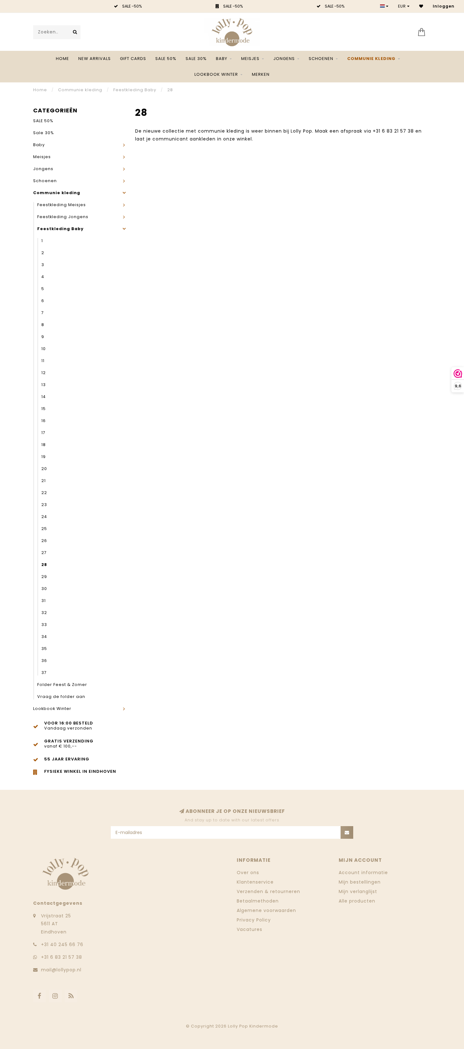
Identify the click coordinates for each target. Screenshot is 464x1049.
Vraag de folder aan (61, 696)
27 (44, 552)
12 (43, 372)
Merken (261, 74)
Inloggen (444, 6)
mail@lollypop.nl (61, 970)
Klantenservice (255, 882)
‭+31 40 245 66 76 (62, 944)
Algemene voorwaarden (266, 910)
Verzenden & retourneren (268, 891)
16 (43, 420)
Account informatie (363, 872)
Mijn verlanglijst (358, 891)
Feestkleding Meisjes (61, 204)
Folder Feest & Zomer (62, 684)
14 (43, 396)
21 (43, 480)
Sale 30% (196, 59)
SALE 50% (165, 59)
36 (44, 660)
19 (43, 456)
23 (44, 504)
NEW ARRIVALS (94, 59)
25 (44, 528)
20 (44, 468)
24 (44, 516)
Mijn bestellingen (360, 882)
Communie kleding (371, 59)
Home (62, 59)
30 (44, 588)
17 (43, 432)
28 (44, 564)
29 (44, 576)
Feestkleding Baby (60, 228)
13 (43, 384)
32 (44, 612)
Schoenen (321, 59)
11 (43, 360)
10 (43, 348)
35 (44, 648)
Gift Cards (133, 59)
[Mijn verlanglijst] (421, 6)
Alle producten (357, 901)
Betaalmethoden (258, 901)
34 (44, 636)
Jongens (284, 59)
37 (44, 672)
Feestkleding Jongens (62, 216)
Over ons (248, 872)
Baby (221, 59)
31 (43, 600)
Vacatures (249, 929)
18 (43, 444)
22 (44, 492)
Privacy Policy (254, 920)
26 (44, 540)
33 (44, 624)
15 (43, 408)
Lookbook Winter (216, 74)
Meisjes (250, 59)
